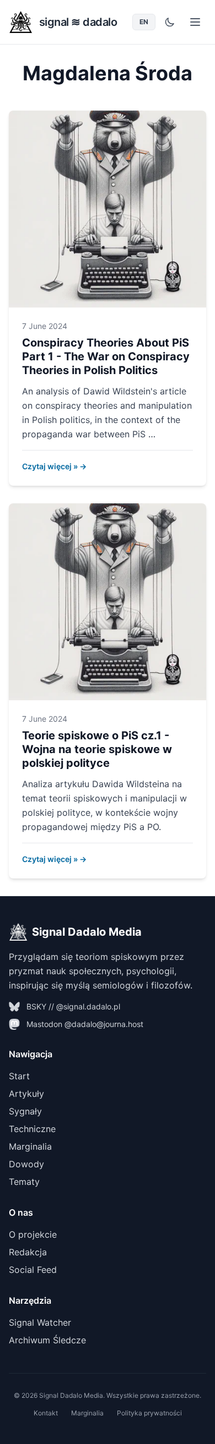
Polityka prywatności (149, 1413)
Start (19, 1075)
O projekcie (33, 1234)
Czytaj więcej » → (54, 466)
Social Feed (33, 1269)
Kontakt (46, 1413)
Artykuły (26, 1093)
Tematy (24, 1181)
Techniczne (32, 1128)
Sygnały (25, 1111)
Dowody (26, 1164)
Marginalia (30, 1146)
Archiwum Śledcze (47, 1340)
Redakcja (28, 1252)
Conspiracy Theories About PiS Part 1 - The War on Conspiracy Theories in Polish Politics (106, 356)
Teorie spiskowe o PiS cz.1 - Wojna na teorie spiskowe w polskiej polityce (97, 749)
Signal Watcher (40, 1322)
